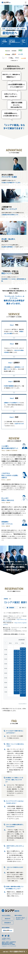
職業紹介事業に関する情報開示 (7, 943)
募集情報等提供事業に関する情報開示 (8, 944)
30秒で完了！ (14, 951)
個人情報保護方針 (13, 941)
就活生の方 (7, 918)
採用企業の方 (7, 922)
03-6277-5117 (20, 918)
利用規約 (7, 941)
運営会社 (3, 941)
